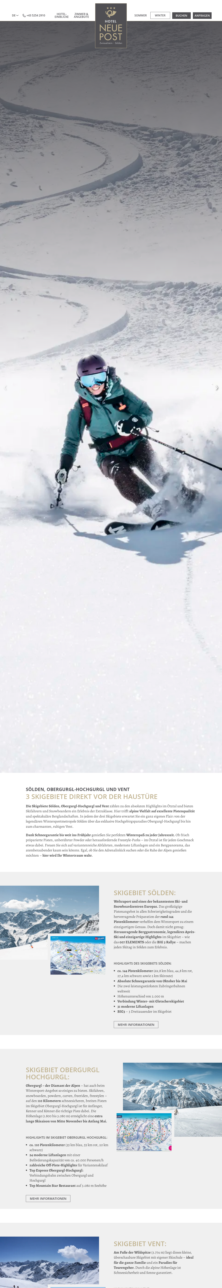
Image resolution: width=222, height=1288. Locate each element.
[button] (5, 386)
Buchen (181, 15)
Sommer (140, 15)
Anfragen (202, 15)
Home (111, 26)
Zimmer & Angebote (81, 15)
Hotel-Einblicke (62, 15)
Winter (160, 15)
